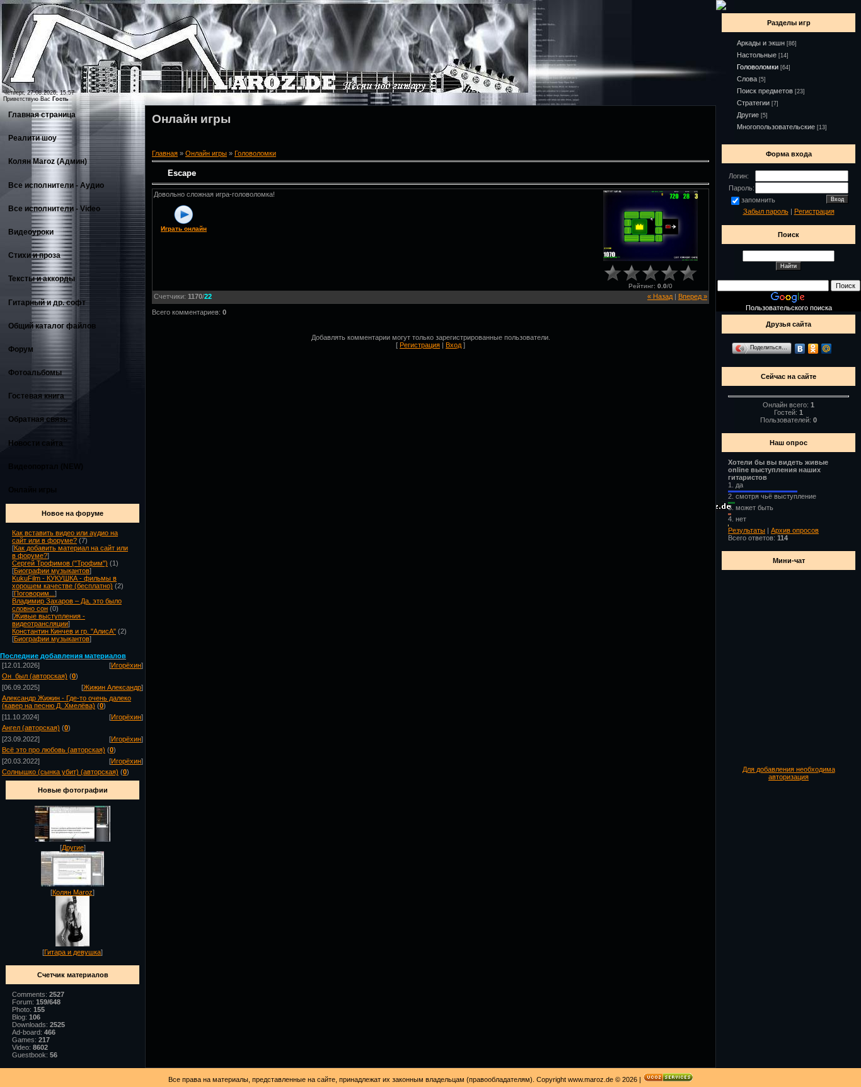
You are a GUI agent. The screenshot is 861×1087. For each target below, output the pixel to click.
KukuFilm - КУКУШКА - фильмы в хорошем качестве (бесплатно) (64, 582)
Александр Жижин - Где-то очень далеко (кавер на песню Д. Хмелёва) (66, 701)
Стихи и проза (34, 255)
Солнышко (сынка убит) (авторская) (60, 772)
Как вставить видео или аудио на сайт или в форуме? (65, 536)
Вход (453, 345)
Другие (73, 847)
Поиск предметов (765, 91)
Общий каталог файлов (52, 326)
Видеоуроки (31, 232)
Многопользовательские (776, 127)
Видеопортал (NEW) (45, 466)
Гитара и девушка (72, 952)
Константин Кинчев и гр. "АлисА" (64, 631)
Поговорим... (34, 593)
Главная (165, 153)
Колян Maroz (72, 892)
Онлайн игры (32, 489)
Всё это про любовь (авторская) (53, 749)
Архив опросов (795, 530)
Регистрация (420, 345)
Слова (747, 79)
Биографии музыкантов (52, 570)
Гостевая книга (36, 396)
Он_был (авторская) (34, 676)
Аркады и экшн (761, 43)
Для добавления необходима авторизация (789, 773)
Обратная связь (37, 419)
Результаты (746, 530)
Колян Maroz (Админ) (47, 161)
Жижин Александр (112, 687)
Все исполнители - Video (54, 208)
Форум (20, 349)
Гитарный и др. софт (47, 302)
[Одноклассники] (813, 348)
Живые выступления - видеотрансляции (48, 619)
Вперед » (692, 296)
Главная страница (42, 114)
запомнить (758, 200)
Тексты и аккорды (41, 278)
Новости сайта (35, 443)
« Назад (660, 296)
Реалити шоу (32, 138)
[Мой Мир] (826, 348)
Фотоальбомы (35, 372)
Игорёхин (126, 665)
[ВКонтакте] (800, 348)
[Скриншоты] (650, 226)
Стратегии (753, 103)
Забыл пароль (766, 211)
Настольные (757, 55)
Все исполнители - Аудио (56, 185)
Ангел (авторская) (31, 727)
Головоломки (255, 153)
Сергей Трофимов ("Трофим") (60, 563)
